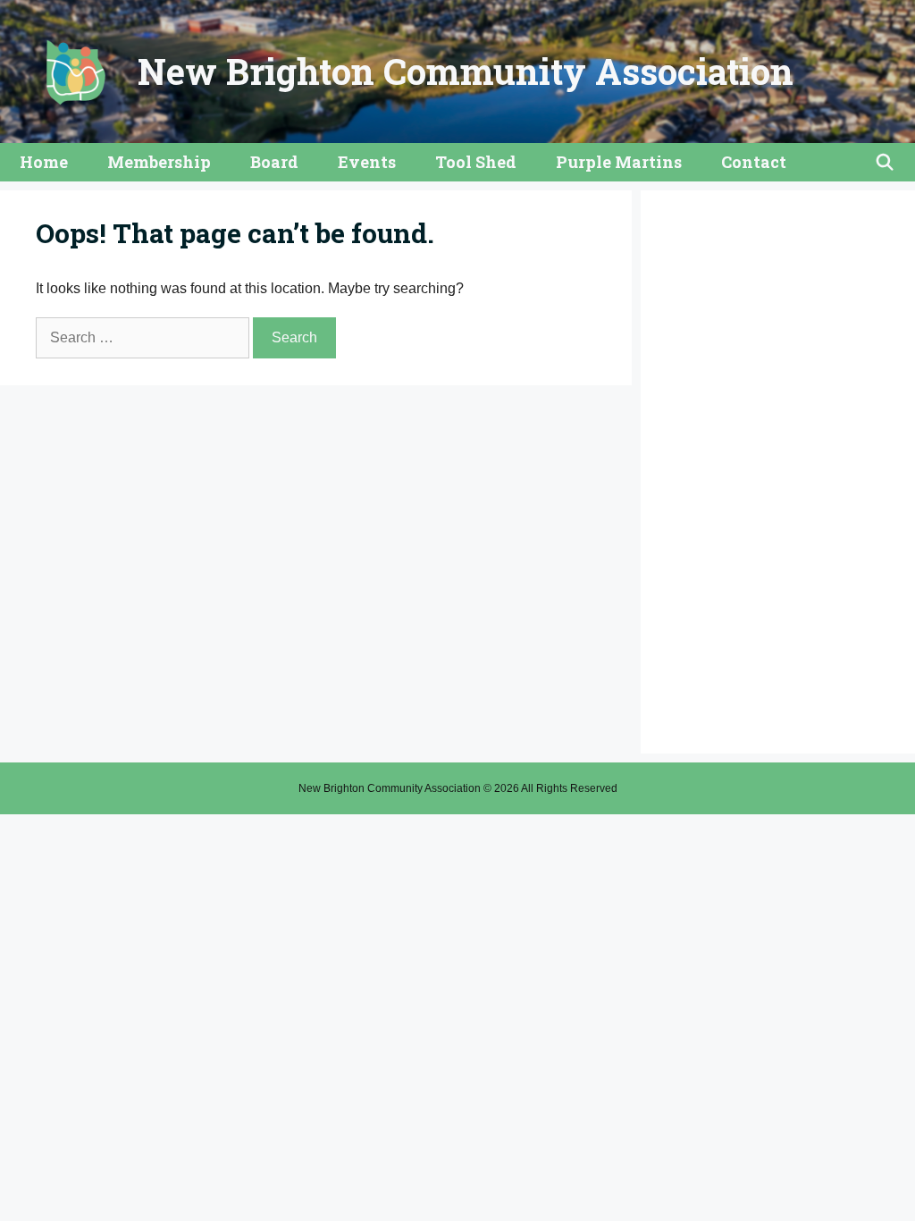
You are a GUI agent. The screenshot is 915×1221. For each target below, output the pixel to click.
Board (274, 162)
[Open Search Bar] (885, 162)
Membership (159, 162)
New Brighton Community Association (465, 71)
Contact (753, 162)
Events (367, 162)
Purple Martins (619, 162)
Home (44, 162)
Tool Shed (475, 162)
